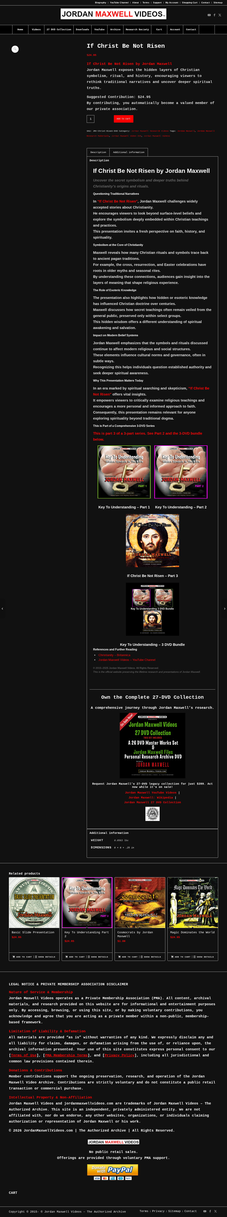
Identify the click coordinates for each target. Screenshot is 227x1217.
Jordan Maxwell (186, 131)
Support (157, 2)
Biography (100, 2)
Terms (146, 2)
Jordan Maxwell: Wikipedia (151, 797)
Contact (205, 2)
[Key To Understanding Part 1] (224, 608)
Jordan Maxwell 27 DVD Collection (152, 802)
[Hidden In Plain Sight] (2, 608)
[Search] (207, 29)
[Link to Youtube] (209, 15)
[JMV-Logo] (113, 15)
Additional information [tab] (128, 152)
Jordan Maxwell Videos (157, 136)
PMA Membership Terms (66, 1055)
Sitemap (218, 2)
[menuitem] (100, 3)
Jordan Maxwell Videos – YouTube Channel (126, 660)
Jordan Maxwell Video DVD (126, 136)
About (135, 2)
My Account (171, 2)
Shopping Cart (189, 2)
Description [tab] (98, 152)
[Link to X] (219, 15)
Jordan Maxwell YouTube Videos (150, 792)
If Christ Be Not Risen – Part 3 (152, 576)
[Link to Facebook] (214, 15)
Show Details (46, 957)
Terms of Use (24, 1055)
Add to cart (123, 119)
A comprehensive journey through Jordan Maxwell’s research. (152, 708)
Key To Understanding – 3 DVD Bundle (152, 645)
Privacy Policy (119, 1055)
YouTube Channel (119, 2)
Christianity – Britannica (114, 655)
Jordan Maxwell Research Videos (150, 131)
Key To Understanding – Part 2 (181, 507)
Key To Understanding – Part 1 (124, 507)
